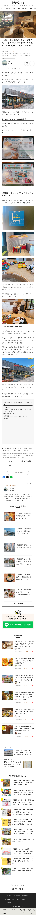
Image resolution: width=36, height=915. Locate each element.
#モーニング (14, 55)
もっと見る (17, 603)
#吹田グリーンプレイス (8, 58)
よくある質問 (10, 899)
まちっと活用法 (21, 899)
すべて (3, 8)
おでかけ (12, 51)
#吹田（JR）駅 (17, 53)
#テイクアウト (6, 55)
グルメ (8, 8)
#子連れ (29, 53)
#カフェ (24, 53)
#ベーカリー (26, 55)
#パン (20, 55)
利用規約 (18, 895)
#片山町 (9, 53)
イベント (14, 8)
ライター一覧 (28, 483)
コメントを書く (19, 472)
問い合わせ (10, 895)
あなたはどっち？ (23, 8)
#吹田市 (4, 53)
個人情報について (11, 902)
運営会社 (25, 895)
